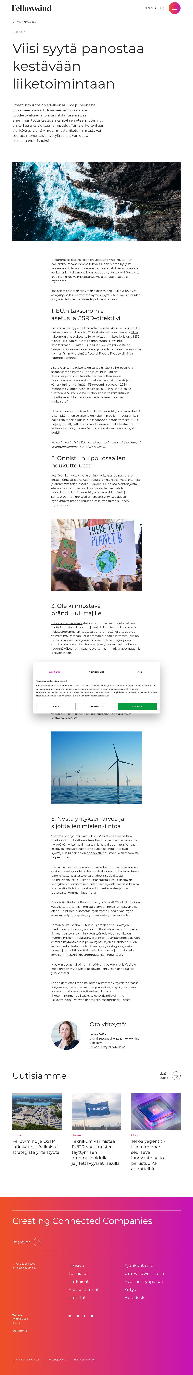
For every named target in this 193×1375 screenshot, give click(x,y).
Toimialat (78, 1273)
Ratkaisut (79, 1281)
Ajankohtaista (139, 1265)
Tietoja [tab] (138, 672)
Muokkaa (94, 706)
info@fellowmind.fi (26, 1267)
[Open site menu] (175, 8)
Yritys (130, 1289)
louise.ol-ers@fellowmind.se (107, 1047)
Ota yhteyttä (19, 1331)
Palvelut (77, 1297)
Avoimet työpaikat (143, 1281)
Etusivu (76, 1265)
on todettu (94, 853)
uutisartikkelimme (111, 995)
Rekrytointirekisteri (85, 1359)
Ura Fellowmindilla (144, 1273)
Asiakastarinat (84, 1289)
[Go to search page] (162, 8)
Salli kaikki (137, 706)
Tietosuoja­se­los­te (57, 1359)
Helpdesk (134, 1297)
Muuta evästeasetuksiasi (26, 1359)
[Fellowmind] (32, 8)
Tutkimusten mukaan (66, 623)
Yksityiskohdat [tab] (96, 672)
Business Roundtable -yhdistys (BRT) (92, 902)
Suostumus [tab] (54, 672)
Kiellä (56, 706)
